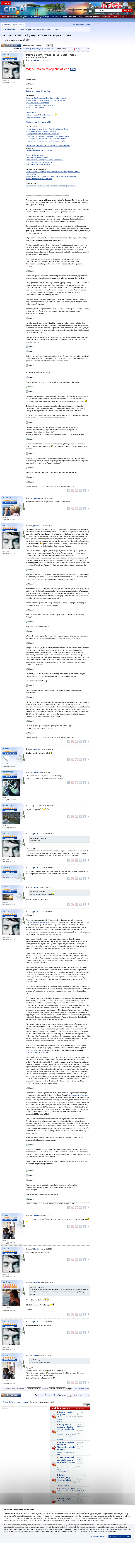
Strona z (50, 49)
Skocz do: (33, 1402)
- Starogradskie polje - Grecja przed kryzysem (42, 134)
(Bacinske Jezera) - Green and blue (39, 122)
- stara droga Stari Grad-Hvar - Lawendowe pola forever (46, 139)
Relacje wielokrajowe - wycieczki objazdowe (64, 1436)
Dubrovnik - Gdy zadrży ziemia (37, 157)
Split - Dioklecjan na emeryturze (37, 103)
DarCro (6, 55)
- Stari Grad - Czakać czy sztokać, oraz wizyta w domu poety (47, 136)
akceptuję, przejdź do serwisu (119, 1536)
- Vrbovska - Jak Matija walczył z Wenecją (41, 131)
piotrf (83, 1412)
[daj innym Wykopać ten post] (84, 490)
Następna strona (81, 1388)
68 (68, 1482)
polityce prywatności (95, 1531)
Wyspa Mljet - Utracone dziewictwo (38, 165)
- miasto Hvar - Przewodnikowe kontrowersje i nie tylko (45, 141)
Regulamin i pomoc (83, 25)
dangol (84, 1474)
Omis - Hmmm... (31, 112)
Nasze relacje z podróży (51, 29)
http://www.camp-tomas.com (78, 1095)
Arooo (5, 1215)
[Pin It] (76, 490)
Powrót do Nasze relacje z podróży (16, 1402)
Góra (88, 490)
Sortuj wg (45, 1388)
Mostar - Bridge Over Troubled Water (39, 179)
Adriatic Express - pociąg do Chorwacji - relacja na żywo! (66, 1446)
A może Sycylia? (66, 1488)
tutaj (73, 69)
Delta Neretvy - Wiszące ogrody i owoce (40, 150)
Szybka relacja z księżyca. (65, 1413)
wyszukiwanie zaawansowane (105, 13)
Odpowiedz (6, 44)
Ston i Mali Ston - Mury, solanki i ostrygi (40, 162)
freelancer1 (8, 772)
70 (74, 1482)
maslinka (7, 1282)
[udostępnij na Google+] (72, 490)
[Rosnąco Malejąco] (64, 1388)
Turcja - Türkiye (63, 1501)
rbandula (7, 498)
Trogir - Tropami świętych (35, 108)
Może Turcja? (65, 1498)
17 (88, 49)
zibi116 (78, 1500)
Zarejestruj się (19, 24)
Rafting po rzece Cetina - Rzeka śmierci (40, 115)
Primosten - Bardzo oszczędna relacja (39, 105)
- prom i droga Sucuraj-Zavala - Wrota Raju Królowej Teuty (47, 129)
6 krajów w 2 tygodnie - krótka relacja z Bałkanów (65, 1427)
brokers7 (6, 749)
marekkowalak (81, 1426)
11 (71, 1467)
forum (6, 3)
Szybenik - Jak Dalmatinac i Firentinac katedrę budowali (46, 98)
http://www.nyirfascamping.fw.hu (38, 922)
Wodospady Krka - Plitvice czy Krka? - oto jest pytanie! (45, 100)
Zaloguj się (7, 24)
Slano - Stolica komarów (35, 155)
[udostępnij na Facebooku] (68, 490)
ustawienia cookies (98, 1536)
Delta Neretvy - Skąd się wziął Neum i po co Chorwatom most (48, 146)
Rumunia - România (63, 1485)
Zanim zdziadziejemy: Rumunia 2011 (64, 1477)
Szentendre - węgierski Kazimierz (38, 91)
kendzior (7, 867)
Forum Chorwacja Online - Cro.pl (17, 29)
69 (71, 1482)
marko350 (7, 805)
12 (74, 1467)
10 (68, 1467)
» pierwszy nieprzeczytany (33, 49)
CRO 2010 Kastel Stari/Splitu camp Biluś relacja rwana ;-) (66, 1461)
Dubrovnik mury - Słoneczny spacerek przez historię (44, 160)
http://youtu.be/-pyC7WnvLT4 (37, 1052)
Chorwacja (36, 29)
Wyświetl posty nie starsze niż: (16, 1388)
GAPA (5, 887)
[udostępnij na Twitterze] (80, 490)
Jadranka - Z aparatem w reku (36, 117)
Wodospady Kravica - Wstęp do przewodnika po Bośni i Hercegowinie (51, 176)
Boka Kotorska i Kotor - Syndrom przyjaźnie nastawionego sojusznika (51, 186)
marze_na (79, 1490)
